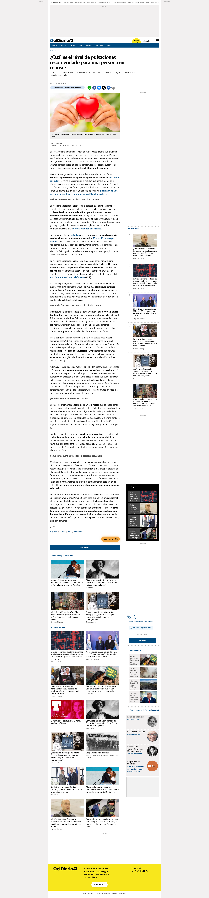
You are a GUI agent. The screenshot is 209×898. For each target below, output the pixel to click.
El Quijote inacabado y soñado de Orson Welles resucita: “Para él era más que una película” (101, 582)
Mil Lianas (99, 45)
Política (54, 45)
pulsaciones (78, 532)
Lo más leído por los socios (62, 556)
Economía (62, 45)
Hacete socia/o (136, 41)
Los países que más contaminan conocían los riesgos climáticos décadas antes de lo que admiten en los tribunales (134, 697)
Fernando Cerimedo (92, 2)
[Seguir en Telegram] (138, 871)
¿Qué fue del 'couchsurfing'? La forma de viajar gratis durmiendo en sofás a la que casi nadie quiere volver (67, 616)
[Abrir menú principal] (157, 40)
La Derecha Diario (102, 2)
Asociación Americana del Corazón (67, 277)
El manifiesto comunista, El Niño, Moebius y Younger (66, 721)
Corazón (62, 532)
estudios (75, 234)
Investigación (89, 45)
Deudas (129, 2)
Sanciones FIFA (135, 2)
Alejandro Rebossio (92, 659)
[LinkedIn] (109, 88)
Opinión (79, 45)
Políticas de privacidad (103, 893)
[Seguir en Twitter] (132, 871)
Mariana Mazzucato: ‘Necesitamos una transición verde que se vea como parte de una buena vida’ (101, 688)
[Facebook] (94, 88)
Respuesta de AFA (144, 2)
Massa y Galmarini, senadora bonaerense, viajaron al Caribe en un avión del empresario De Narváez (67, 582)
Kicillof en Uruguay (111, 2)
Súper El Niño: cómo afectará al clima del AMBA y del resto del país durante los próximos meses (134, 672)
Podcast (108, 45)
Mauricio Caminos (56, 662)
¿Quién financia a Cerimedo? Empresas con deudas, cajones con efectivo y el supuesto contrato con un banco (66, 823)
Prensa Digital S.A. (88, 893)
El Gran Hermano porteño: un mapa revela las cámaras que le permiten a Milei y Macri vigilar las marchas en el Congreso (67, 655)
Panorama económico (69, 2)
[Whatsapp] (89, 88)
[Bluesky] (99, 88)
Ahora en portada (58, 627)
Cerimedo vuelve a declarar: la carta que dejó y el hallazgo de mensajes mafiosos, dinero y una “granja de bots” (102, 823)
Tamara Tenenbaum (57, 726)
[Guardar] (113, 88)
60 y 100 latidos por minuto (87, 228)
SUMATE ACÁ (99, 885)
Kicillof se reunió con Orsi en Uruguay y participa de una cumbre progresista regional (67, 789)
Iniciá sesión (146, 41)
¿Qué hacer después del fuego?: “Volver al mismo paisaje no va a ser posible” (134, 685)
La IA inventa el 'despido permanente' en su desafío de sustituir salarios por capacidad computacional (65, 690)
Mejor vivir (53, 532)
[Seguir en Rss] (147, 871)
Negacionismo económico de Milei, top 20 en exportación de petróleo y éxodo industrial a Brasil (102, 654)
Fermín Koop (90, 694)
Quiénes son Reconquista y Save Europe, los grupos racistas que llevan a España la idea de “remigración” (100, 616)
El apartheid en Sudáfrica (97, 752)
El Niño (152, 2)
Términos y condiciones (119, 893)
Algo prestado (158, 2)
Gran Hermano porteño (80, 2)
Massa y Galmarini (121, 2)
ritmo (69, 532)
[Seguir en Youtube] (143, 871)
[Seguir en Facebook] (135, 871)
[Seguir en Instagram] (140, 871)
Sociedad (71, 45)
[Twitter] (104, 88)
